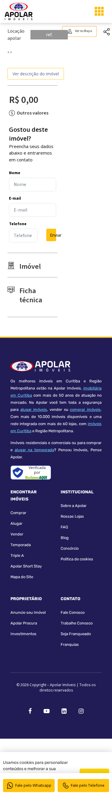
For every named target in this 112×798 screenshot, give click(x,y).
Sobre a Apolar (74, 505)
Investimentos (23, 634)
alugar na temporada (34, 450)
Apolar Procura (23, 623)
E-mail (15, 198)
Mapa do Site (21, 577)
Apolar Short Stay (26, 566)
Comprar (18, 513)
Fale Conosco (73, 612)
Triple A (17, 555)
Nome (14, 173)
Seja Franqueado (76, 634)
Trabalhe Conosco (77, 623)
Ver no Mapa (83, 31)
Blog (65, 537)
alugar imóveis (33, 409)
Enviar (53, 235)
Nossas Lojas (72, 516)
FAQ (64, 527)
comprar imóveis (85, 409)
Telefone (18, 224)
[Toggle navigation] (99, 11)
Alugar (16, 523)
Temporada (20, 545)
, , (9, 50)
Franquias (70, 644)
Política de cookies (77, 559)
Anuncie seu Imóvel (28, 612)
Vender (16, 534)
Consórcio (70, 548)
